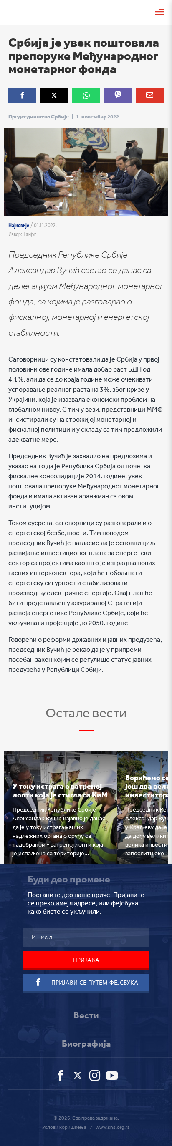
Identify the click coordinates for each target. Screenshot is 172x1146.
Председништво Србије (38, 116)
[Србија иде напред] (19, 11)
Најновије (18, 225)
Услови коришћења (64, 1127)
